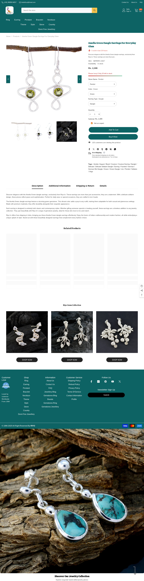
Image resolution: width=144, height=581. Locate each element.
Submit (106, 395)
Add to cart (113, 130)
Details (103, 186)
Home (8, 36)
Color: (93, 89)
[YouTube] (112, 381)
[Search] (59, 10)
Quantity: (91, 110)
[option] (44, 79)
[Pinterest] (98, 149)
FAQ (141, 2)
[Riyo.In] (27, 332)
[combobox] (56, 10)
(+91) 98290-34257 (10, 2)
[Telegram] (106, 149)
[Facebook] (89, 149)
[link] (21, 278)
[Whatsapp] (115, 149)
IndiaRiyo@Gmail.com (28, 2)
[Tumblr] (102, 149)
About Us (134, 2)
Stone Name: (95, 79)
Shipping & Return (85, 186)
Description (37, 186)
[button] (8, 79)
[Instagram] (98, 381)
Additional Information (60, 186)
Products (16, 36)
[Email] (111, 149)
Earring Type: (96, 99)
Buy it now (113, 137)
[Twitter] (94, 149)
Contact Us (125, 2)
